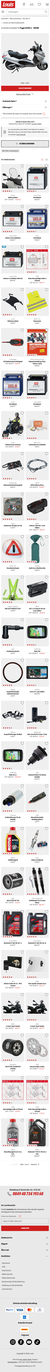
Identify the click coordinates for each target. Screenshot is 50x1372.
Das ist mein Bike (25, 88)
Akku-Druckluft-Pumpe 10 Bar (37, 734)
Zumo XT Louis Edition (37, 692)
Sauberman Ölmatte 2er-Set (13, 525)
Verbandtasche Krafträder (37, 445)
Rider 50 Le (13, 775)
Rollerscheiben (13, 197)
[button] (46, 12)
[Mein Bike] (31, 4)
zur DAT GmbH (36, 124)
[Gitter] (42, 159)
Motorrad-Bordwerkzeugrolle (13, 485)
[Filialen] (24, 4)
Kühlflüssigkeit (13, 860)
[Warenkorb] (47, 4)
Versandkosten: (12, 1362)
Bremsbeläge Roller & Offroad (13, 1109)
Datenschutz (6, 1270)
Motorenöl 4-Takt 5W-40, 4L (37, 943)
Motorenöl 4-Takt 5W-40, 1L (13, 943)
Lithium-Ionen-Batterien (13, 238)
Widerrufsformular (8, 1278)
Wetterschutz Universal (12, 445)
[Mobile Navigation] (3, 11)
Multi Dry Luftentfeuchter (37, 568)
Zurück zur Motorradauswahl (13, 23)
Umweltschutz (7, 1289)
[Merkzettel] (39, 4)
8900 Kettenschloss (37, 485)
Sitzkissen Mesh (12, 321)
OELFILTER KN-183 (13, 900)
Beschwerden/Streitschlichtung (13, 1282)
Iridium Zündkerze (37, 860)
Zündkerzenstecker (13, 651)
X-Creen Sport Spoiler (13, 1026)
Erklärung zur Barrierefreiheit (12, 1285)
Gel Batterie (37, 238)
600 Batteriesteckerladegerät (12, 361)
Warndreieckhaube (13, 568)
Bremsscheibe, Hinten (37, 1066)
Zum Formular (20, 134)
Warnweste (37, 321)
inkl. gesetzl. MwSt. (26, 1359)
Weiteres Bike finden (23, 94)
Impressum (6, 1263)
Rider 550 (37, 651)
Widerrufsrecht (7, 1274)
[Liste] (46, 159)
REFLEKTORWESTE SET (13, 609)
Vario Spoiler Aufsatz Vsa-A (37, 983)
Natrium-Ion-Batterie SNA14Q (13, 278)
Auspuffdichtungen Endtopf (13, 734)
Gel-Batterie (37, 197)
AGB (3, 1267)
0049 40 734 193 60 (28, 1194)
